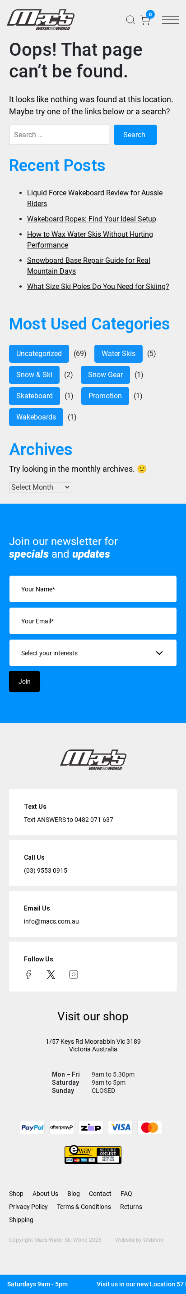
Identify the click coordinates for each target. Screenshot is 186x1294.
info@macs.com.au (51, 921)
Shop (16, 1193)
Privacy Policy (28, 1206)
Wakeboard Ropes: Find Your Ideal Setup (91, 219)
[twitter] (51, 974)
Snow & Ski (34, 374)
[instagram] (73, 974)
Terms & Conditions (84, 1206)
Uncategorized (39, 353)
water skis (118, 353)
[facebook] (28, 974)
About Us (45, 1193)
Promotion (105, 396)
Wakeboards (36, 417)
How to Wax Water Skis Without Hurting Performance (90, 239)
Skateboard (34, 396)
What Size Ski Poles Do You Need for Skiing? (98, 286)
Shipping (21, 1219)
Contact (100, 1193)
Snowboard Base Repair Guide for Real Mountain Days (88, 265)
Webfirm (153, 1240)
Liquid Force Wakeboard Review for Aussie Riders (95, 198)
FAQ (126, 1193)
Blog (73, 1193)
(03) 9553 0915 (45, 870)
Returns (131, 1206)
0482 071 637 (93, 819)
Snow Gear (105, 374)
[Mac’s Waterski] (40, 19)
